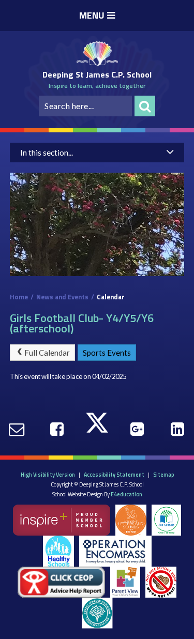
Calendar (111, 297)
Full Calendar (47, 352)
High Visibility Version (48, 474)
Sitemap (163, 474)
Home (19, 297)
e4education (126, 494)
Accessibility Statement (114, 474)
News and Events (62, 297)
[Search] (145, 106)
